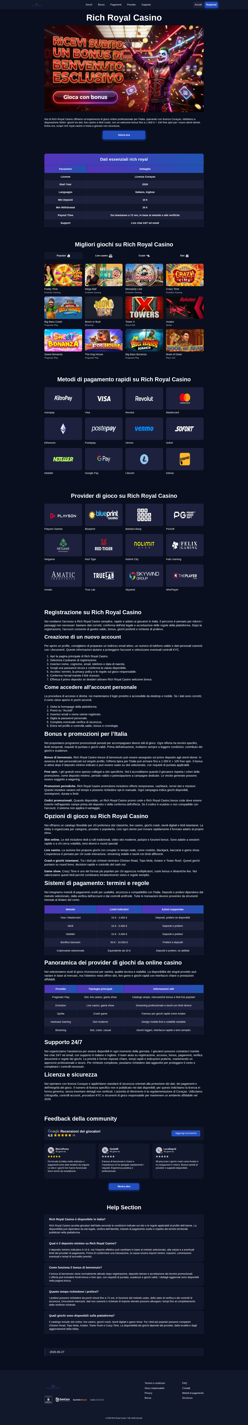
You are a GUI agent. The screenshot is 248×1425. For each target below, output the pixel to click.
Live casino (101, 255)
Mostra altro (124, 1186)
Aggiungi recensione (185, 1133)
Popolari (61, 255)
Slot (182, 255)
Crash (142, 255)
